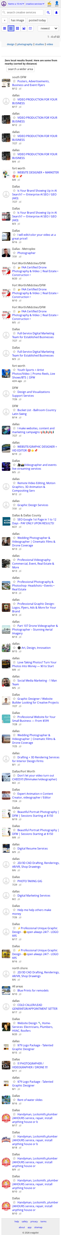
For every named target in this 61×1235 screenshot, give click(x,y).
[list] (4, 28)
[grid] (17, 28)
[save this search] (56, 12)
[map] (30, 28)
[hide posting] (20, 88)
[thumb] (11, 28)
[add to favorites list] (14, 81)
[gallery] (24, 28)
